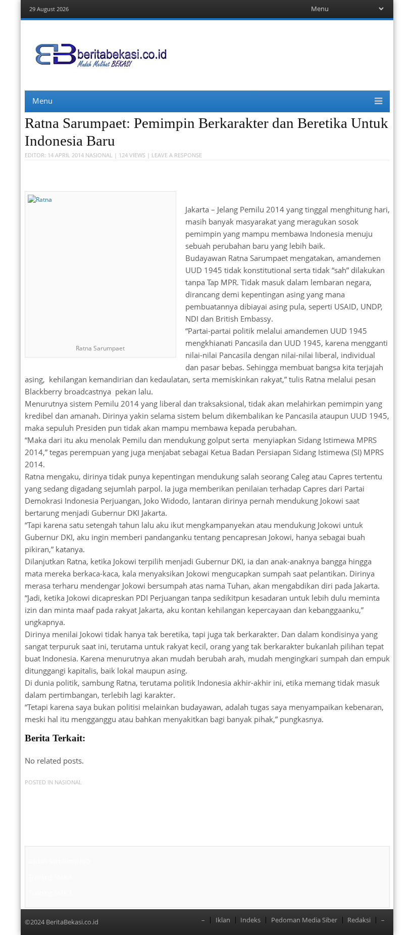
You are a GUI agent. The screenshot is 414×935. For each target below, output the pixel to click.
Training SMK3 (49, 876)
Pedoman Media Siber (304, 920)
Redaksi (359, 920)
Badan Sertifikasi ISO (59, 861)
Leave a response (176, 155)
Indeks (250, 920)
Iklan (223, 920)
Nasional (99, 155)
